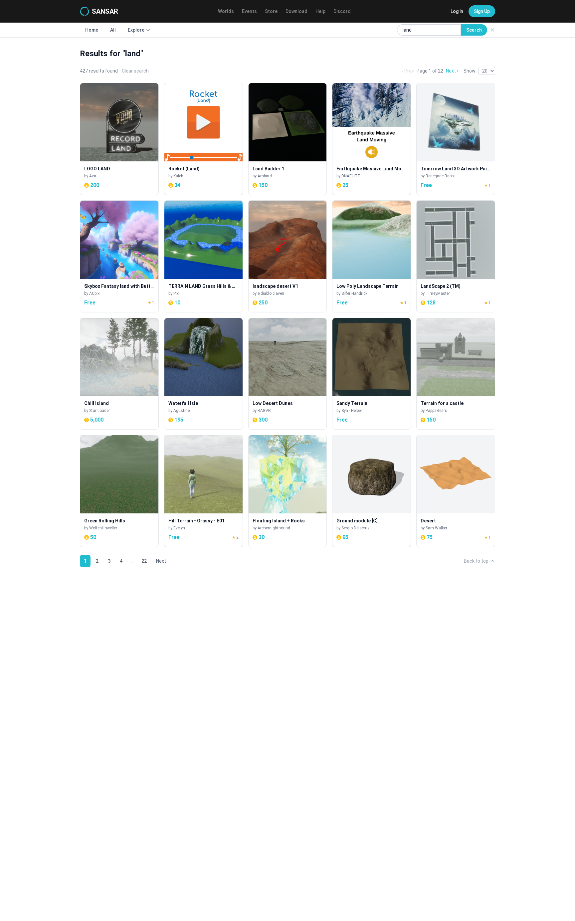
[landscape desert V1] (288, 256)
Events (249, 11)
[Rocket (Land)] (203, 139)
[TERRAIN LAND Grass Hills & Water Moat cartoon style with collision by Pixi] (203, 256)
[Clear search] (492, 30)
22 (144, 561)
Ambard (265, 176)
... (131, 561)
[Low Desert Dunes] (288, 374)
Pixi (176, 293)
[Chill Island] (119, 374)
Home (91, 30)
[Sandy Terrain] (371, 374)
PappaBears (436, 410)
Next (161, 561)
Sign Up (482, 11)
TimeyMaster (438, 293)
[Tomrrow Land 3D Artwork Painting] (456, 139)
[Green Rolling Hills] (119, 491)
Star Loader (99, 410)
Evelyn (179, 528)
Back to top (476, 561)
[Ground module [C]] (371, 491)
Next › (452, 71)
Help (320, 11)
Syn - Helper (351, 410)
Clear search (135, 71)
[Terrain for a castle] (456, 374)
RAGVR (264, 410)
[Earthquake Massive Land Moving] (371, 139)
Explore (136, 30)
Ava (92, 176)
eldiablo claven (271, 293)
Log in (457, 11)
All (113, 30)
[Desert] (456, 491)
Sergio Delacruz (355, 528)
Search (474, 30)
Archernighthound (274, 528)
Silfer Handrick (354, 293)
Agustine (181, 410)
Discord (342, 11)
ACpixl (94, 293)
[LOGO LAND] (119, 139)
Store (271, 11)
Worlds (226, 11)
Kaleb (178, 176)
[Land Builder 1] (288, 139)
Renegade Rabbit (441, 176)
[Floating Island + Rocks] (288, 491)
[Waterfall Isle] (203, 374)
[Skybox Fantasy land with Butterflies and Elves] (119, 256)
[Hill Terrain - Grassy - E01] (203, 491)
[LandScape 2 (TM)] (456, 256)
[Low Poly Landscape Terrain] (371, 256)
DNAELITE (350, 176)
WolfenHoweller (103, 528)
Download (296, 11)
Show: (470, 71)
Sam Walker (436, 528)
